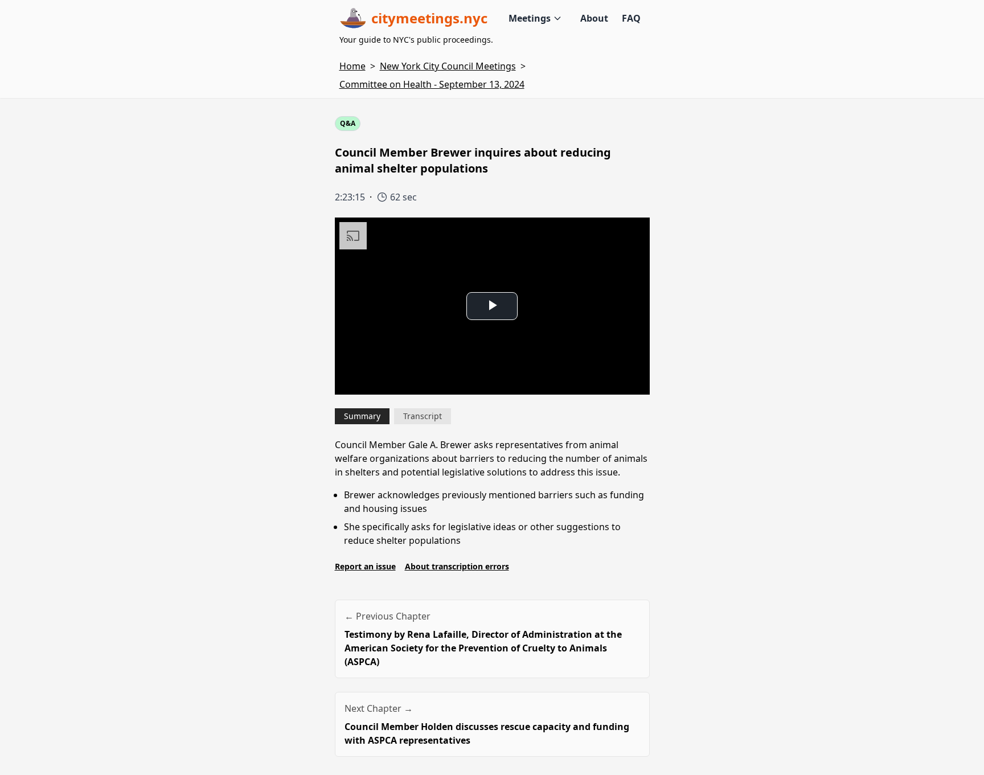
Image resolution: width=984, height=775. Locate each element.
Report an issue (365, 566)
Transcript (422, 416)
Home (352, 66)
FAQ (631, 18)
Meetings (530, 18)
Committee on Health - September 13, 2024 (431, 84)
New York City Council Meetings (448, 66)
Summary (362, 416)
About (594, 18)
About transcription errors (457, 566)
